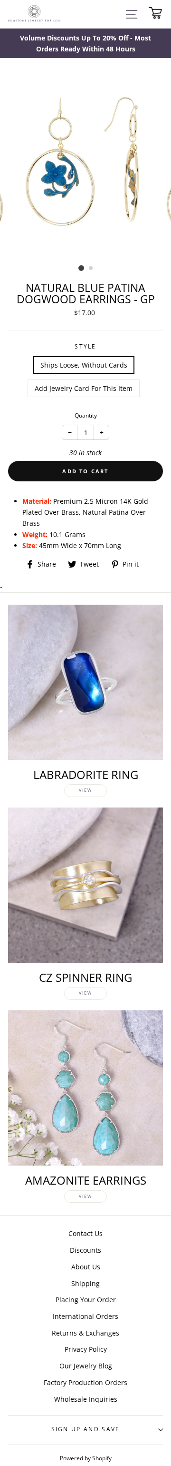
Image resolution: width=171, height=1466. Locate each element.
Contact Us (85, 1233)
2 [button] (91, 268)
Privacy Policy (86, 1349)
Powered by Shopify (86, 1458)
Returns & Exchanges (85, 1332)
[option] (85, 43)
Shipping (85, 1283)
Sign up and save (85, 1429)
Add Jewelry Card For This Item (84, 388)
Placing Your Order (86, 1299)
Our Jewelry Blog (85, 1365)
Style (85, 346)
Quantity (86, 415)
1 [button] (81, 268)
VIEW (85, 790)
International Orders (85, 1316)
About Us (85, 1266)
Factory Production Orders (85, 1382)
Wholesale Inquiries (85, 1399)
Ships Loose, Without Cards (83, 364)
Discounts (85, 1250)
